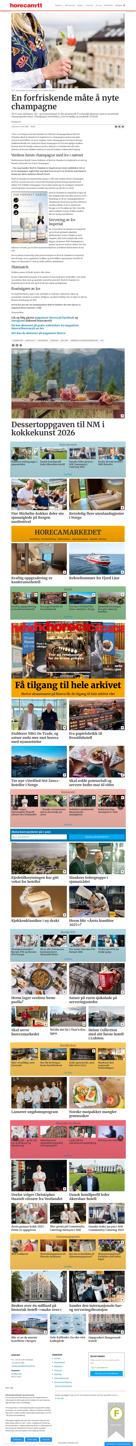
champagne (18, 340)
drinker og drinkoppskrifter (84, 340)
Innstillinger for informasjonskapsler (119, 1444)
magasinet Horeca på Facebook (54, 317)
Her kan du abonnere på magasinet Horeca (38, 333)
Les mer (60, 1398)
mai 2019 (64, 340)
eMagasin (118, 5)
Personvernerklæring (63, 1382)
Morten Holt (16, 1373)
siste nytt (30, 340)
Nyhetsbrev (108, 5)
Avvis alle (46, 1439)
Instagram (18, 320)
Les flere (68, 474)
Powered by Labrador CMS (68, 1443)
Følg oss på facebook (63, 1386)
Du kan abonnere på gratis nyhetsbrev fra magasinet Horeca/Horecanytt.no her (45, 327)
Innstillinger (17, 1439)
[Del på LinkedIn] (119, 126)
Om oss (99, 5)
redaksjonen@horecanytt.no (23, 1366)
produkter (43, 340)
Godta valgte (32, 1439)
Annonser (89, 5)
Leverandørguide (61, 1378)
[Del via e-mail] (122, 126)
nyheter (54, 340)
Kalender (58, 1374)
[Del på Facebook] (116, 126)
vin (102, 340)
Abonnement (70, 5)
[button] (15, 458)
